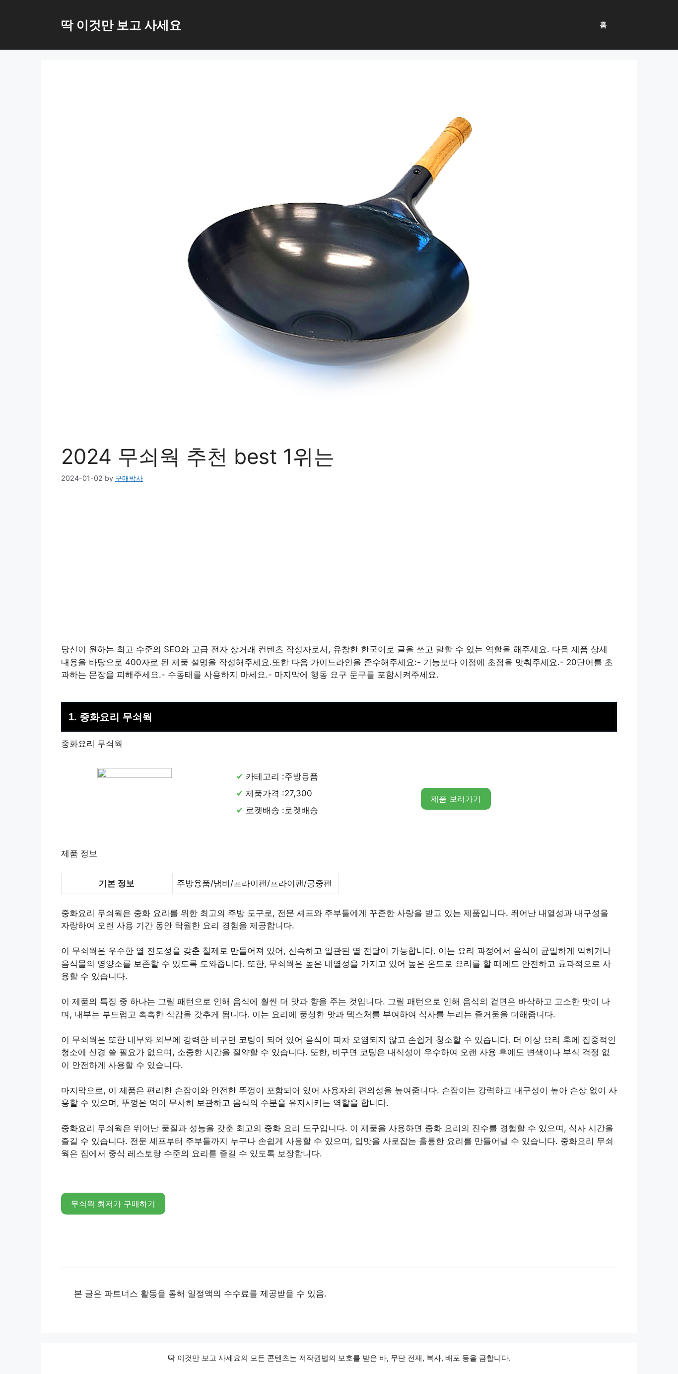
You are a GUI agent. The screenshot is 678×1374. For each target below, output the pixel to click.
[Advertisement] (339, 569)
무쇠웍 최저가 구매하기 (113, 1204)
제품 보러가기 (456, 799)
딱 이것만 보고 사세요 (121, 24)
